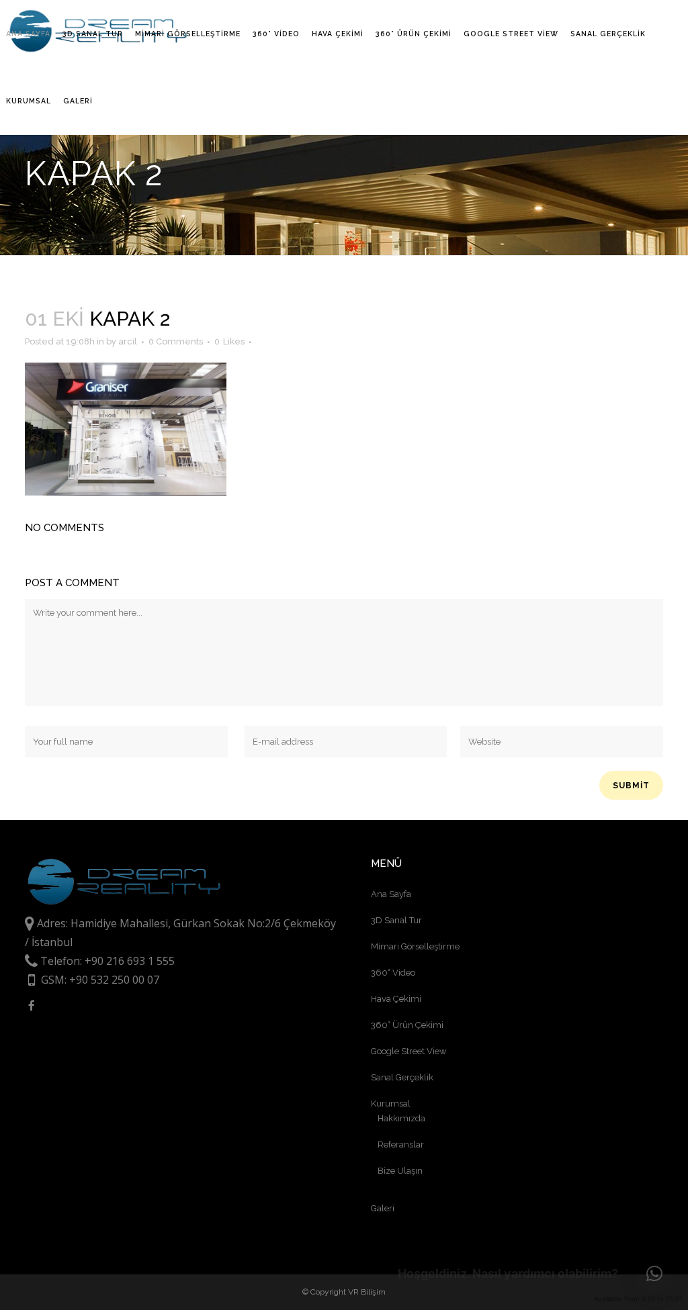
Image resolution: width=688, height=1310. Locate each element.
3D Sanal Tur (396, 920)
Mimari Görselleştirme (415, 946)
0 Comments (175, 341)
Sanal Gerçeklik (402, 1077)
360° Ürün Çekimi (407, 1025)
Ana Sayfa (391, 894)
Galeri (382, 1208)
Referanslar (401, 1144)
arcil (127, 341)
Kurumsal (391, 1103)
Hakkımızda (401, 1118)
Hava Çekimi (396, 999)
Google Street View (409, 1051)
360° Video (393, 973)
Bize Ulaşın (400, 1171)
